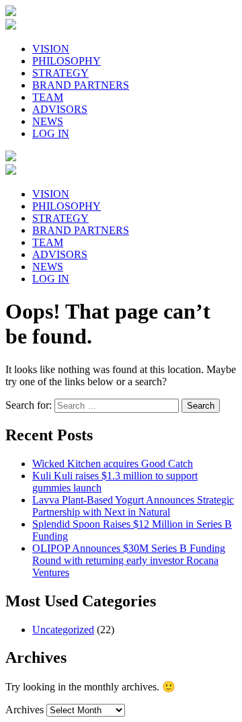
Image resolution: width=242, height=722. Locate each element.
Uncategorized (63, 629)
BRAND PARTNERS (80, 85)
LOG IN (50, 133)
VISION (50, 48)
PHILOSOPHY (66, 61)
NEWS (47, 121)
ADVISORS (59, 109)
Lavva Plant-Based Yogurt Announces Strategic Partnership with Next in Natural (133, 506)
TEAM (47, 97)
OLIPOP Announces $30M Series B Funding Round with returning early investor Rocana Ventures (128, 560)
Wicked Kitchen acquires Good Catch (112, 463)
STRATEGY (60, 73)
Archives (24, 709)
